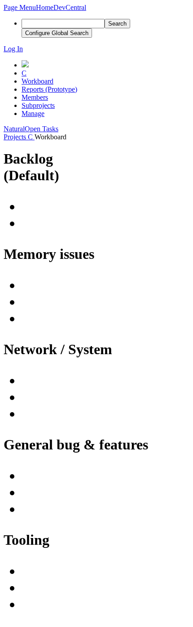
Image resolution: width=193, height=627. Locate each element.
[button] (20, 7)
